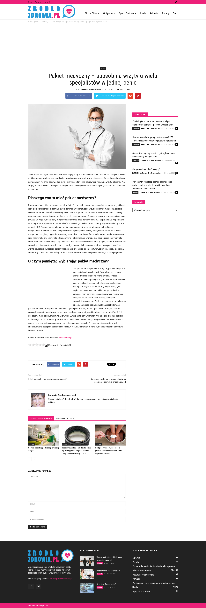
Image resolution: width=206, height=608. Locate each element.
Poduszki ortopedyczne (143, 574)
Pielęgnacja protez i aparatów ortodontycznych (154, 583)
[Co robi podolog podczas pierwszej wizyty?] (43, 435)
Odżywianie (109, 13)
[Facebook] (171, 2)
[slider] (36, 345)
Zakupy (136, 160)
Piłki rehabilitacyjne (141, 570)
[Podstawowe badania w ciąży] (87, 574)
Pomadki (136, 578)
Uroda (143, 13)
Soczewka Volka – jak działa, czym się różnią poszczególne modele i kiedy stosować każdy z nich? (76, 450)
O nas (30, 2)
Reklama (38, 2)
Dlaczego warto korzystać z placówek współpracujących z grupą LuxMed (108, 380)
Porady (165, 13)
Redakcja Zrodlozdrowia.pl (92, 89)
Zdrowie (154, 13)
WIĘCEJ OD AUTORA (65, 418)
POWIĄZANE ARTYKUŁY (41, 418)
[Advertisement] (103, 45)
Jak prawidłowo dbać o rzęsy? (146, 169)
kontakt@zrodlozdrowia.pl (60, 578)
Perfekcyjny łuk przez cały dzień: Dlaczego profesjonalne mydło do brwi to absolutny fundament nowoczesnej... (152, 185)
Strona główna (92, 13)
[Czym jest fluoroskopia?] (87, 588)
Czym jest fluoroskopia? (106, 584)
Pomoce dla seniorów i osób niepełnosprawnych (154, 566)
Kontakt (47, 2)
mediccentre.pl (65, 337)
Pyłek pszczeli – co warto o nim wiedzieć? (47, 379)
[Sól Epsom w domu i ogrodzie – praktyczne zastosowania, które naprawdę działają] (110, 435)
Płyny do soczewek (141, 591)
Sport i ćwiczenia (127, 13)
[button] (174, 13)
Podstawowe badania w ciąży (108, 571)
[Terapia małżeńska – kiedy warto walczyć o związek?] (87, 561)
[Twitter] (176, 2)
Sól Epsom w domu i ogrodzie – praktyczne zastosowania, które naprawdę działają (108, 450)
